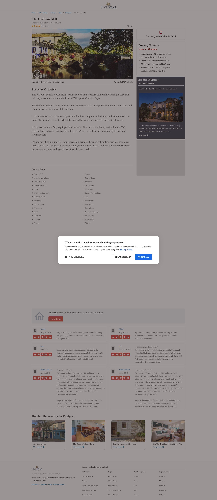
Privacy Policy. (126, 249)
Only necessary (123, 257)
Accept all (143, 257)
